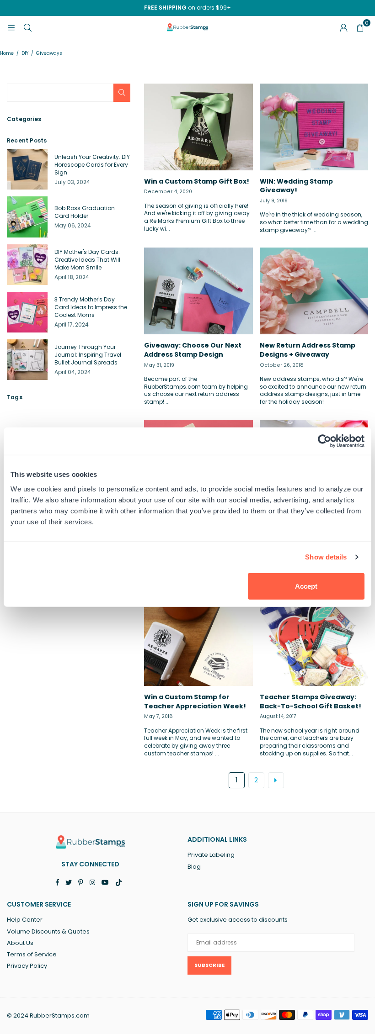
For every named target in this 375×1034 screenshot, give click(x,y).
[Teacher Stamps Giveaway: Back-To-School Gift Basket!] (314, 642)
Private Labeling (211, 854)
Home (7, 53)
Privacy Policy (27, 965)
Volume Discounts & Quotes (48, 931)
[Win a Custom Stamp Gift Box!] (198, 127)
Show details (326, 557)
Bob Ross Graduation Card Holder (84, 212)
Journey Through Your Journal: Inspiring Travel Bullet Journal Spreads (87, 354)
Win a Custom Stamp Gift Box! (196, 181)
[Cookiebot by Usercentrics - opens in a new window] (324, 441)
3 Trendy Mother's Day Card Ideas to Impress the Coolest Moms (90, 307)
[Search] (27, 27)
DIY (24, 53)
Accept (306, 586)
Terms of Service (32, 954)
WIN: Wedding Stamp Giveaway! (296, 186)
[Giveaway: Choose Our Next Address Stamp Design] (198, 291)
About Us (20, 943)
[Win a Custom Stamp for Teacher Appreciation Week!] (198, 642)
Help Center (25, 919)
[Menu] (11, 27)
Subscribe (209, 965)
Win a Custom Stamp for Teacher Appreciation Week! (195, 701)
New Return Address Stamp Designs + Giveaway (307, 350)
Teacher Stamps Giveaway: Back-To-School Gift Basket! (310, 701)
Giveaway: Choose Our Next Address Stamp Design (192, 350)
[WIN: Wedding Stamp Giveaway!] (314, 127)
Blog (194, 866)
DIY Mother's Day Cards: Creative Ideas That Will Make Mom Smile (87, 259)
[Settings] (343, 27)
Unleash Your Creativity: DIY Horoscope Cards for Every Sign (92, 164)
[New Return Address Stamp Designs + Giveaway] (314, 291)
